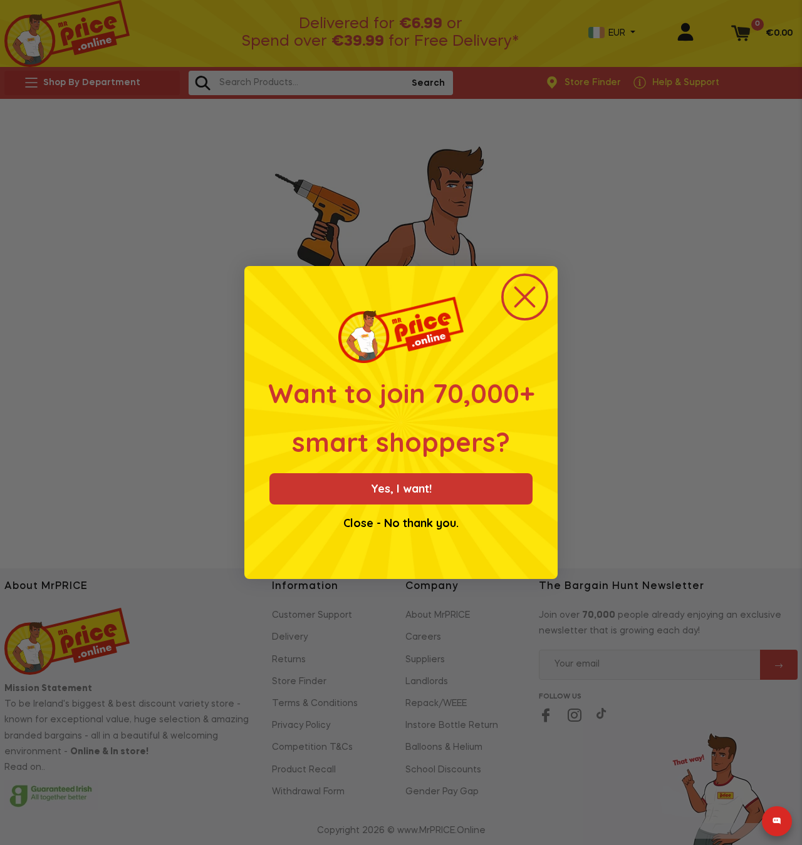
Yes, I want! (401, 488)
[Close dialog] (524, 297)
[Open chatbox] (777, 821)
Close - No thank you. (401, 523)
